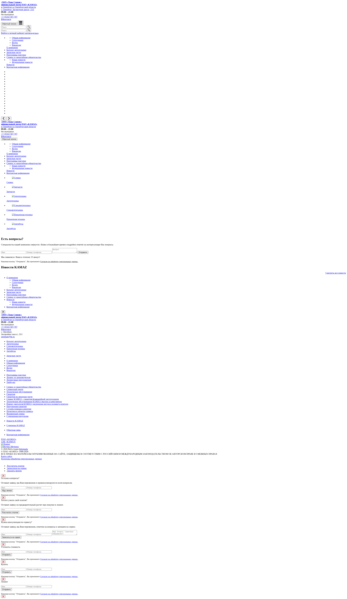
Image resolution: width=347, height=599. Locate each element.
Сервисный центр (15, 389)
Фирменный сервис (16, 414)
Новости (11, 64)
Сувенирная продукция (17, 416)
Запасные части (14, 52)
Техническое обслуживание (19, 392)
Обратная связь (14, 430)
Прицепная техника (16, 349)
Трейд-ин (11, 382)
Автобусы (11, 351)
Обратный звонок (9, 24)
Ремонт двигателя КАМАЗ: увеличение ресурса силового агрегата (37, 404)
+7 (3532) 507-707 (9, 17)
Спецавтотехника (15, 346)
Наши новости (18, 60)
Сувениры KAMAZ (16, 425)
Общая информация (21, 38)
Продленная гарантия (17, 406)
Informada (23, 449)
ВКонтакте (6, 19)
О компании (12, 47)
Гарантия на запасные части (20, 397)
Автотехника (13, 344)
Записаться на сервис (17, 468)
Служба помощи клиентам (19, 409)
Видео (15, 43)
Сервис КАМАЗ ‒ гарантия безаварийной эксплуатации (33, 399)
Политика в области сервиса (20, 411)
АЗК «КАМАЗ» (8, 442)
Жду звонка (7, 491)
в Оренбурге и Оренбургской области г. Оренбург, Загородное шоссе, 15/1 (19, 6)
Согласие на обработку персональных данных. (59, 262)
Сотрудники (17, 40)
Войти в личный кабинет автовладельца (19, 33)
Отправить (83, 252)
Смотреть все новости (335, 273)
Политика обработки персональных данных (21, 459)
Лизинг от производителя (18, 377)
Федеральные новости (22, 62)
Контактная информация (18, 67)
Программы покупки (16, 55)
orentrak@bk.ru (8, 337)
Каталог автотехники (16, 50)
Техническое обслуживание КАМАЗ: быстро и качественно (34, 401)
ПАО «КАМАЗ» (8, 439)
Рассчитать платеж (15, 466)
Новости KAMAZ (15, 421)
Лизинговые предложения (19, 380)
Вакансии (16, 45)
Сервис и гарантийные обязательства (24, 57)
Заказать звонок (14, 471)
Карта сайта (6, 456)
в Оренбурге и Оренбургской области (19, 124)
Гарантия (11, 394)
